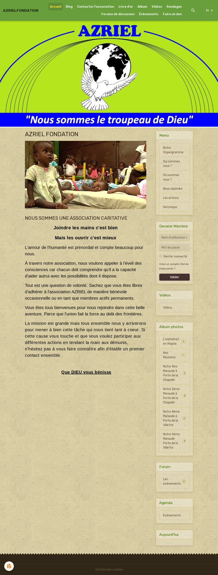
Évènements (148, 14)
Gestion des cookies (109, 569)
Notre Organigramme (173, 150)
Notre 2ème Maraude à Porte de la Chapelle (174, 395)
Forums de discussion (118, 14)
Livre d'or (126, 7)
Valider (174, 277)
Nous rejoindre (172, 189)
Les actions (171, 198)
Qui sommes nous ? (171, 164)
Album (142, 7)
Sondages (174, 7)
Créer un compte (169, 264)
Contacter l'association (95, 7)
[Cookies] (9, 566)
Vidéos (157, 7)
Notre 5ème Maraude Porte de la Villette (174, 440)
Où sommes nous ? (171, 177)
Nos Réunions (173, 355)
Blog (69, 7)
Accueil (55, 7)
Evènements (172, 515)
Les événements (174, 481)
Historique (170, 207)
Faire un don (172, 14)
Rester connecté (175, 256)
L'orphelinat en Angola (174, 341)
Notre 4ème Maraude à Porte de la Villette (174, 418)
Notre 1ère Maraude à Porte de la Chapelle (174, 373)
